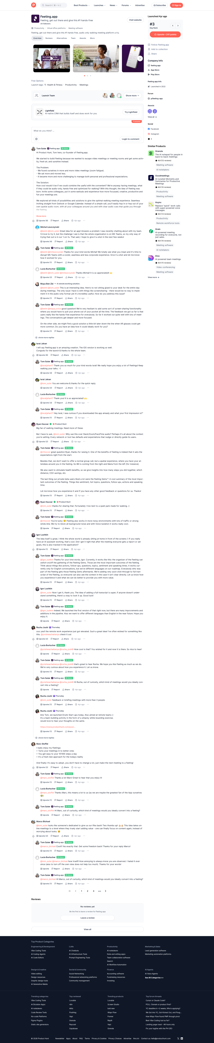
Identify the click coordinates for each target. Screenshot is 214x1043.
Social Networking (76, 974)
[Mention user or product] (36, 139)
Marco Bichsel (43, 821)
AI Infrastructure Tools (78, 954)
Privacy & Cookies (99, 1038)
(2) (47, 277)
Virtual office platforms (56, 28)
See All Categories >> (154, 978)
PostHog (72, 1012)
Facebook (155, 129)
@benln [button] (43, 231)
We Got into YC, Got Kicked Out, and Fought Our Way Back (164, 1012)
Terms (87, 1038)
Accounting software (115, 974)
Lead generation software (155, 950)
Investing (111, 981)
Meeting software (75, 28)
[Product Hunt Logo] (33, 5)
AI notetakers (162, 169)
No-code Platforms (39, 1016)
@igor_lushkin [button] (46, 559)
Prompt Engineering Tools (79, 957)
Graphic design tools (39, 981)
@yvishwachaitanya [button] (50, 634)
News (112, 5)
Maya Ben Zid (46, 283)
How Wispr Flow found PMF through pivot (163, 1016)
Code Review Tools (39, 1012)
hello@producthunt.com (161, 1038)
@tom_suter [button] (53, 231)
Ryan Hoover (42, 424)
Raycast (72, 1024)
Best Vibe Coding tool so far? (157, 1020)
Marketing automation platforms (158, 954)
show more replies (46, 337)
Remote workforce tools (167, 223)
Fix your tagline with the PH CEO (159, 1028)
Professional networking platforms (83, 977)
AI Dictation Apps (38, 1004)
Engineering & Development (43, 946)
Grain (157, 229)
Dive (157, 256)
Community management (79, 981)
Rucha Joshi (42, 627)
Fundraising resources (116, 977)
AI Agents (149, 970)
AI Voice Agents (151, 974)
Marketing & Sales (152, 946)
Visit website (135, 20)
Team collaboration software (118, 957)
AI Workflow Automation (116, 965)
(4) (47, 241)
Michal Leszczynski (49, 227)
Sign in (178, 5)
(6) (43, 355)
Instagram (155, 134)
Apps (68, 1038)
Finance (110, 970)
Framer (110, 1016)
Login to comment (130, 139)
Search (110, 961)
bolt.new (111, 1008)
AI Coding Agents (38, 954)
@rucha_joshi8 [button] (66, 649)
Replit (110, 1020)
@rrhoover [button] (45, 452)
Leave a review (88, 918)
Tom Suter (41, 148)
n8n (70, 1004)
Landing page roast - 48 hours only (160, 1024)
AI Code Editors (37, 957)
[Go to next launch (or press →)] (178, 25)
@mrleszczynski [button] (55, 252)
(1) (47, 262)
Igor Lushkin (42, 534)
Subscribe (161, 5)
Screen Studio (113, 1004)
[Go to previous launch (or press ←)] (172, 25)
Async (158, 202)
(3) (47, 403)
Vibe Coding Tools (38, 950)
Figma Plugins (36, 1020)
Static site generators (40, 1024)
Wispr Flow (112, 1012)
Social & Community (77, 970)
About (74, 1038)
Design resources (38, 977)
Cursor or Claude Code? (155, 1000)
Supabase (73, 1028)
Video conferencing (165, 267)
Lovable (72, 1000)
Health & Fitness (54, 85)
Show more (131, 95)
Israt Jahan (41, 343)
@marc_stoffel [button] (47, 777)
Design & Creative (38, 970)
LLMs (71, 946)
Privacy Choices (115, 1038)
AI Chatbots (74, 950)
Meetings (84, 85)
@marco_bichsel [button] (48, 846)
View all (87, 929)
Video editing (36, 974)
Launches (98, 5)
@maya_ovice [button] (54, 308)
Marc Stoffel (42, 744)
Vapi (71, 1016)
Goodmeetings (162, 175)
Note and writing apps (116, 954)
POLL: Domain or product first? (158, 1004)
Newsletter (59, 1038)
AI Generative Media (39, 984)
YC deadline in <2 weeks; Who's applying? (163, 1008)
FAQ (81, 1038)
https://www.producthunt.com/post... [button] (57, 727)
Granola (159, 151)
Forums (125, 5)
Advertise (140, 5)
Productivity (39, 28)
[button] (92, 38)
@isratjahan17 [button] (46, 365)
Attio (71, 1008)
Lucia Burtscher (47, 269)
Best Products (80, 5)
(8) (43, 220)
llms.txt (136, 1038)
